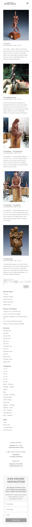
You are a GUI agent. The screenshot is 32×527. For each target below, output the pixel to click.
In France (5, 294)
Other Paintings (7, 400)
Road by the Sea (7, 299)
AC (4, 321)
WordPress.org (7, 430)
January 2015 (6, 336)
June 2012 (6, 343)
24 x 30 (5, 379)
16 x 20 (5, 371)
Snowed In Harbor (8, 296)
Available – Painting (8, 387)
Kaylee (5, 324)
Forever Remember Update (14, 321)
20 (26, 282)
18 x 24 (5, 374)
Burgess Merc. (7, 304)
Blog (4, 392)
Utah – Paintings (7, 415)
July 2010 (5, 354)
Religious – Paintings (9, 405)
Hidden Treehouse (8, 302)
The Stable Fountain (9, 97)
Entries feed (6, 425)
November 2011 (7, 346)
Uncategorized (7, 413)
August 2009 (6, 362)
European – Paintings (9, 394)
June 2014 (6, 341)
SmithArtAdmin (9, 45)
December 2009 (7, 359)
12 (21, 282)
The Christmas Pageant (14, 314)
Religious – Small (8, 407)
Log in (5, 422)
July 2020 (5, 333)
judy (4, 314)
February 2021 (7, 330)
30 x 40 (5, 381)
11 (18, 282)
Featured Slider (7, 397)
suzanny (5, 311)
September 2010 (7, 351)
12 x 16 (5, 368)
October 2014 (7, 338)
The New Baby (8, 259)
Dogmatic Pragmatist (9, 316)
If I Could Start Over (15, 311)
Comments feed (7, 427)
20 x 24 (5, 376)
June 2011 (6, 349)
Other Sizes (6, 402)
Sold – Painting (7, 410)
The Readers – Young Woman (12, 151)
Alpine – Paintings (8, 384)
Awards (5, 389)
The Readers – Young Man (11, 205)
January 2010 (6, 356)
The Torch (6, 44)
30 (29, 282)
